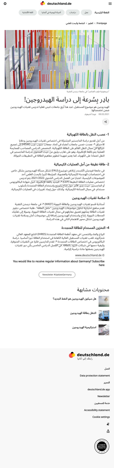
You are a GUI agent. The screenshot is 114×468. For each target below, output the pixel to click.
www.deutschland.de (88, 255)
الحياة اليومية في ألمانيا (51, 12)
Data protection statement (95, 375)
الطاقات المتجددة (67, 241)
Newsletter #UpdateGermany (57, 275)
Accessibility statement (97, 410)
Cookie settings (101, 417)
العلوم (90, 23)
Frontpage (102, 23)
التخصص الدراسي (41, 148)
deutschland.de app (99, 389)
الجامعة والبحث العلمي (75, 23)
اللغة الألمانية (27, 12)
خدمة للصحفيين (102, 403)
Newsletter (104, 396)
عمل (86, 12)
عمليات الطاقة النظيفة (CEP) (78, 182)
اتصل (107, 368)
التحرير (107, 382)
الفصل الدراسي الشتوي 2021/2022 (50, 178)
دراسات (72, 12)
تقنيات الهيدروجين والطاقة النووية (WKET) (67, 204)
